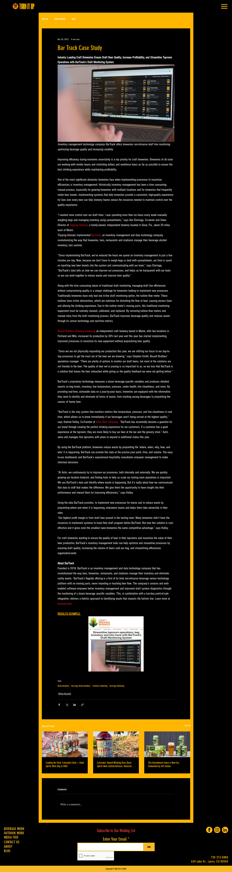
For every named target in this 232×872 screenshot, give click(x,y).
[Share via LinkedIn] (74, 704)
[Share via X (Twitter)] (66, 704)
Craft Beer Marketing (100, 686)
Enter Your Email (115, 839)
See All (187, 725)
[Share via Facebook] (59, 704)
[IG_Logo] (217, 830)
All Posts (45, 19)
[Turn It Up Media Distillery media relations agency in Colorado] (116, 744)
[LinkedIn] (225, 830)
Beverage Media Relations (81, 686)
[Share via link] (82, 704)
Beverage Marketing (117, 686)
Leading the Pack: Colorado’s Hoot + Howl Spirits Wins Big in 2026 (65, 764)
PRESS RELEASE (59, 19)
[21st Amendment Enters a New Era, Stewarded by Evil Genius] (167, 744)
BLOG (73, 19)
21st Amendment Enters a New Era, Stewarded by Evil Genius (163, 764)
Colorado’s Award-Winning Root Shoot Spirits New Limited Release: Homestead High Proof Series (115, 764)
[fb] (209, 830)
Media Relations (63, 686)
